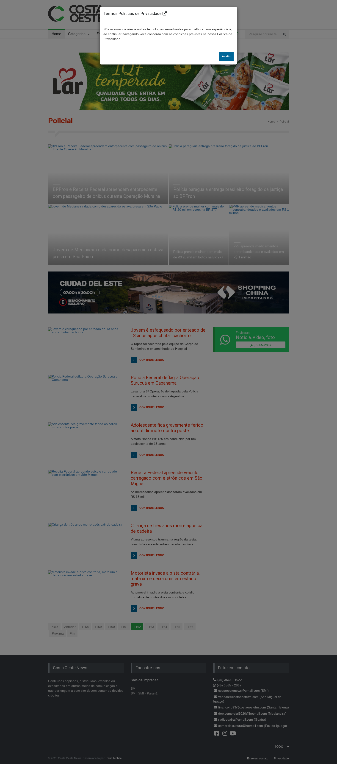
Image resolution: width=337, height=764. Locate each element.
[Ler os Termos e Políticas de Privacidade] (165, 13)
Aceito (226, 56)
